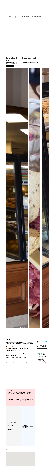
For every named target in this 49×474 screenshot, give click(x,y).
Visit (10, 65)
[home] (12, 17)
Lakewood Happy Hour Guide (24, 16)
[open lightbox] (17, 198)
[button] (39, 198)
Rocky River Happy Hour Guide (36, 16)
